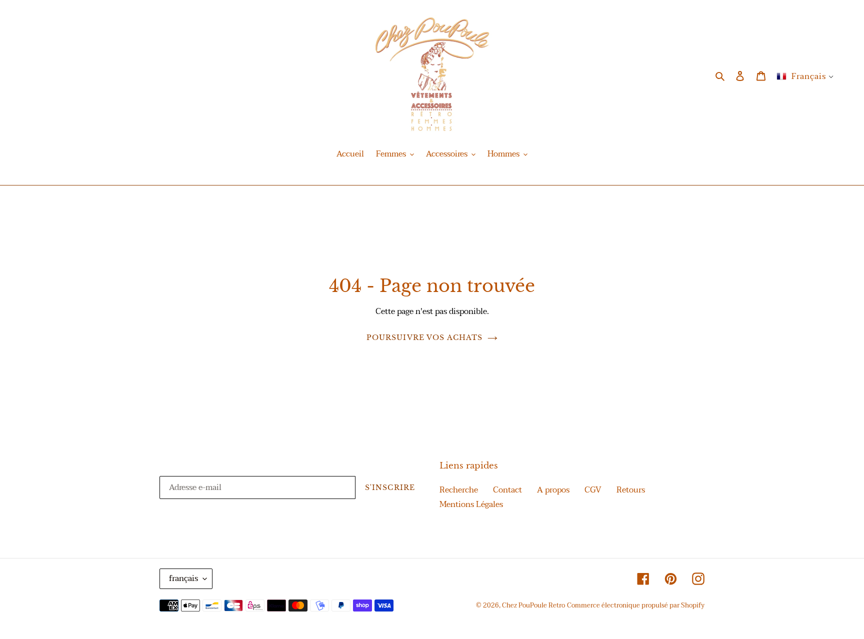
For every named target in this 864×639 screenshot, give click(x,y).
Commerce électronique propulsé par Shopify (635, 605)
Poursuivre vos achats (424, 337)
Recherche (459, 490)
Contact (507, 490)
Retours (630, 490)
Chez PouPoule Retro (533, 605)
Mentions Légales (471, 505)
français (183, 579)
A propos (553, 490)
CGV (593, 490)
